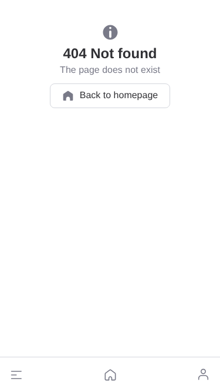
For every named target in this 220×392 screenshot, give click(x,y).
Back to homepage (119, 95)
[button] (16, 375)
